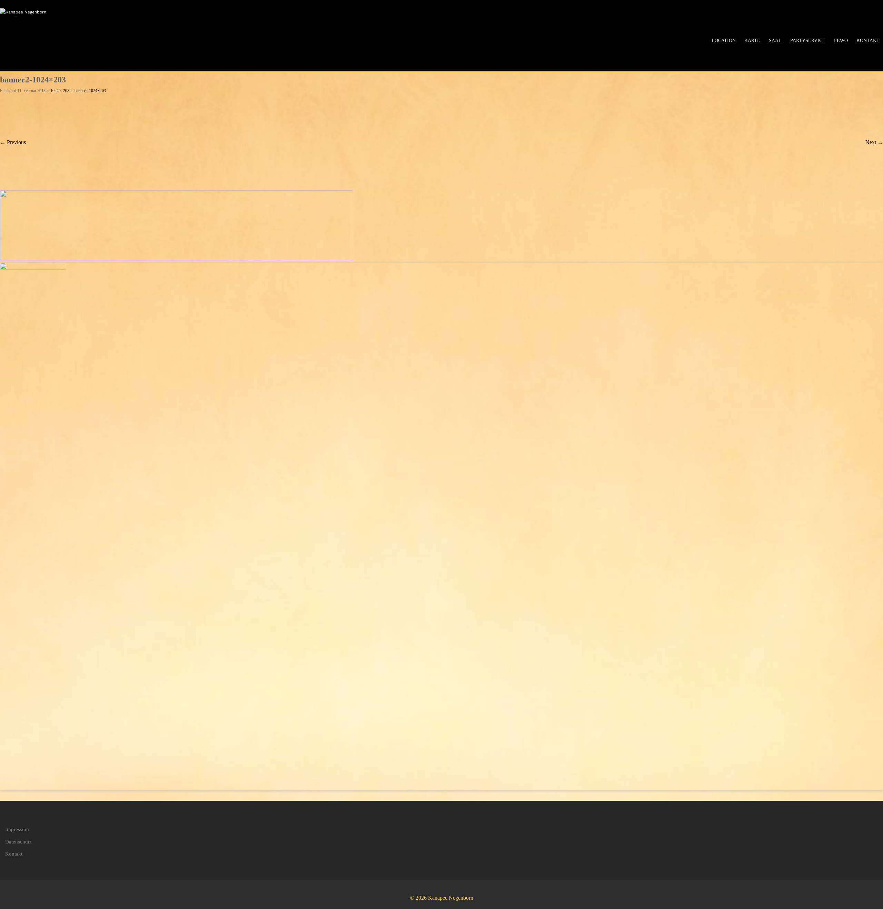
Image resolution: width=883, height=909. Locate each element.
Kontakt (868, 40)
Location (724, 40)
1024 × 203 (59, 90)
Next (874, 142)
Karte (752, 40)
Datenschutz (18, 842)
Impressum (17, 829)
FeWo (841, 40)
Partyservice (807, 40)
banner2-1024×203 (90, 90)
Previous (13, 142)
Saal (775, 40)
